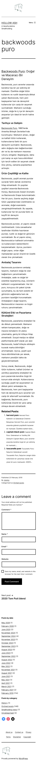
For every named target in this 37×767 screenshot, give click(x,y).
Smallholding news (9, 710)
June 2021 (5, 676)
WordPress (23, 758)
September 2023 (8, 646)
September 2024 (8, 636)
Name (4, 534)
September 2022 (8, 656)
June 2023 (5, 653)
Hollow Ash (9, 22)
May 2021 (5, 680)
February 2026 (7, 626)
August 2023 (6, 650)
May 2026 (5, 623)
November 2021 (8, 670)
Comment (6, 510)
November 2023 (8, 639)
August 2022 (6, 660)
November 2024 (8, 633)
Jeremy (6, 480)
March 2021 (6, 686)
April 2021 (5, 683)
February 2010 (7, 693)
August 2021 (6, 673)
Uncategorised (7, 713)
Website (4, 559)
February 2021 (7, 690)
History (4, 703)
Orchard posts (18, 483)
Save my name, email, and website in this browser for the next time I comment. (20, 572)
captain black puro (15, 432)
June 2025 (5, 629)
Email (4, 547)
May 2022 (5, 666)
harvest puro (12, 415)
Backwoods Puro (13, 71)
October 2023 (7, 643)
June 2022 (5, 663)
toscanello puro (13, 448)
